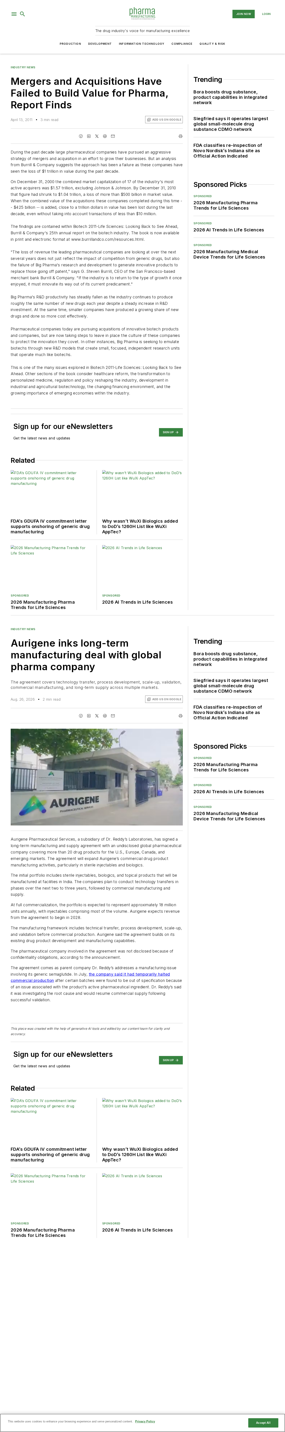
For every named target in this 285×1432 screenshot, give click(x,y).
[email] (113, 136)
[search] (22, 14)
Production (70, 43)
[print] (180, 136)
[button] (14, 14)
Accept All (263, 1422)
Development (100, 43)
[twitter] (97, 136)
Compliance (181, 43)
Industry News (23, 67)
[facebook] (81, 136)
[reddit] (105, 136)
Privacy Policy (145, 1421)
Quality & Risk (212, 43)
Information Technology (141, 43)
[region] (142, 1423)
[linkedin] (89, 136)
